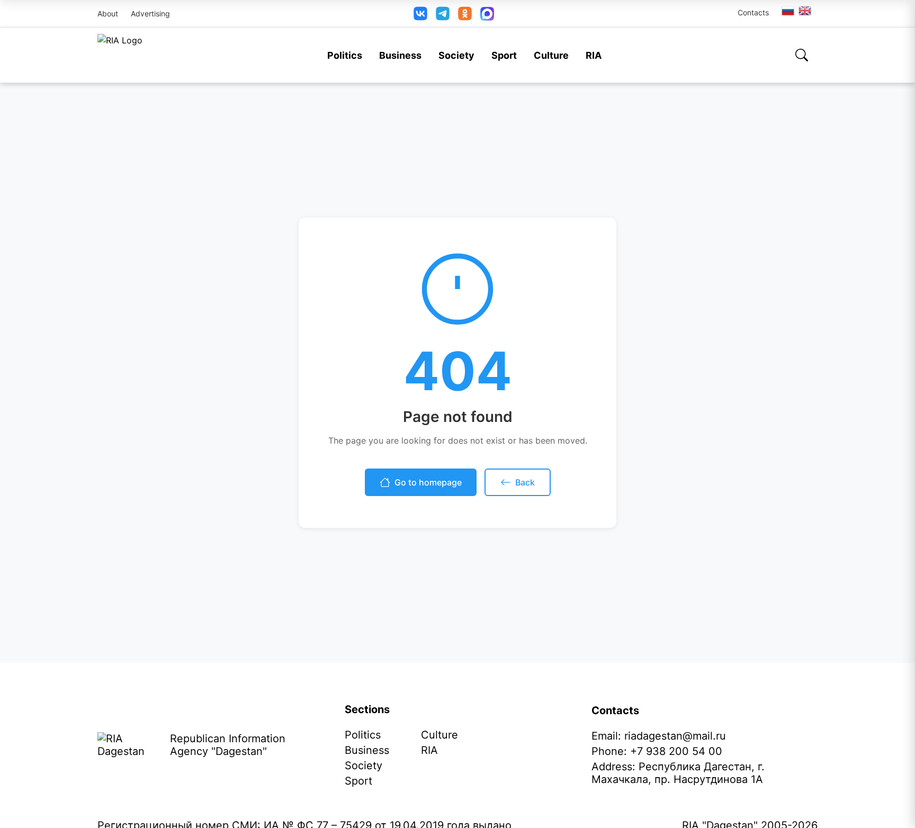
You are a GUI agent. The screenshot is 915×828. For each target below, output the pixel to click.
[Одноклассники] (465, 13)
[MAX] (487, 14)
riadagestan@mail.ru (675, 736)
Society (456, 55)
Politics (344, 55)
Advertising (150, 13)
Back (525, 482)
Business (400, 55)
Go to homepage (428, 482)
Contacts (753, 12)
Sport (504, 55)
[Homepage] (119, 55)
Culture (551, 55)
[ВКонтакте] (420, 13)
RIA (594, 55)
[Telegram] (443, 13)
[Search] (802, 55)
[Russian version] (788, 10)
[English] (805, 10)
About (107, 13)
